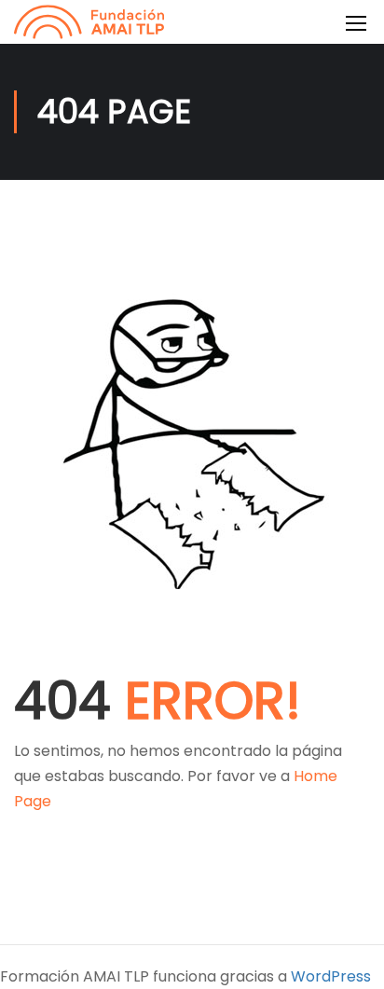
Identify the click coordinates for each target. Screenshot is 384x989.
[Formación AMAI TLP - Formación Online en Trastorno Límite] (89, 22)
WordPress (331, 976)
